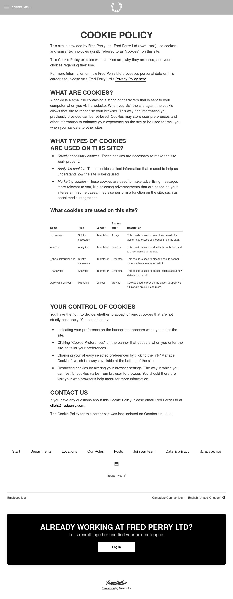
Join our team (144, 451)
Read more (154, 287)
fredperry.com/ (116, 475)
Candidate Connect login (168, 497)
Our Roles (95, 451)
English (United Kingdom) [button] (204, 497)
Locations (69, 451)
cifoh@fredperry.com (67, 405)
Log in (116, 547)
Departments (41, 451)
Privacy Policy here (130, 78)
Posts (118, 451)
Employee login (17, 497)
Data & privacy (177, 451)
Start (16, 451)
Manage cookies (210, 451)
